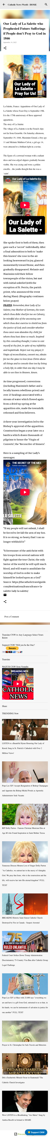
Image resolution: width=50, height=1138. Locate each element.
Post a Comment (11, 616)
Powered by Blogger (26, 1134)
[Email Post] (5, 596)
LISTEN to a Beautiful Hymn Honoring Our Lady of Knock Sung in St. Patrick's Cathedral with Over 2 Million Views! (23, 748)
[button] (5, 48)
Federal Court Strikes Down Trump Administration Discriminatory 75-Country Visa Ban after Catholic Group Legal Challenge (25, 960)
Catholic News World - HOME (22, 4)
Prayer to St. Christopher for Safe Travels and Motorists (24, 1045)
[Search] (46, 4)
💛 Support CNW (36, 1132)
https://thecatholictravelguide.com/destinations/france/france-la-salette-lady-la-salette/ (24, 586)
